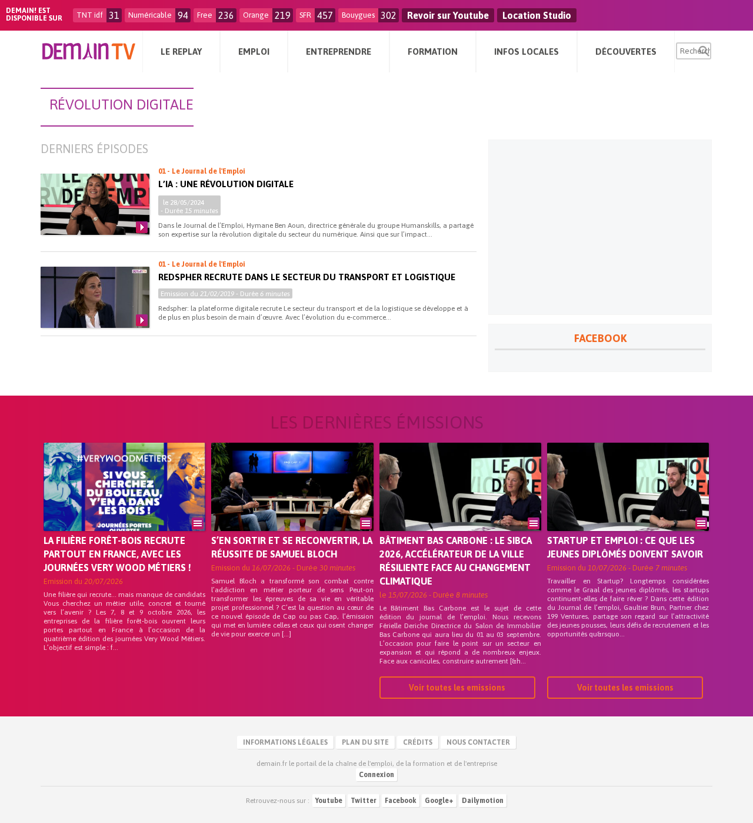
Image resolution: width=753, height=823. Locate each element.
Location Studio (536, 15)
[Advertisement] (600, 227)
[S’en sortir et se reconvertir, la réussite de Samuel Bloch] (292, 503)
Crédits (417, 742)
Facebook (401, 801)
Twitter (363, 801)
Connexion (376, 775)
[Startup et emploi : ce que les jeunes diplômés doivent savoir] (628, 503)
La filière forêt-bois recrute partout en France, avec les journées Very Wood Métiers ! (117, 554)
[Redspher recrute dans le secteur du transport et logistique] (95, 297)
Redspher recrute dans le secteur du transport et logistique (306, 277)
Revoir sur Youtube (448, 15)
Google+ (439, 801)
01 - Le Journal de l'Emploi (201, 171)
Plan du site (365, 742)
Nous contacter (478, 742)
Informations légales (285, 742)
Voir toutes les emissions (457, 687)
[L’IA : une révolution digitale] (95, 204)
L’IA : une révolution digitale (226, 184)
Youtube (328, 801)
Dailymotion (483, 801)
